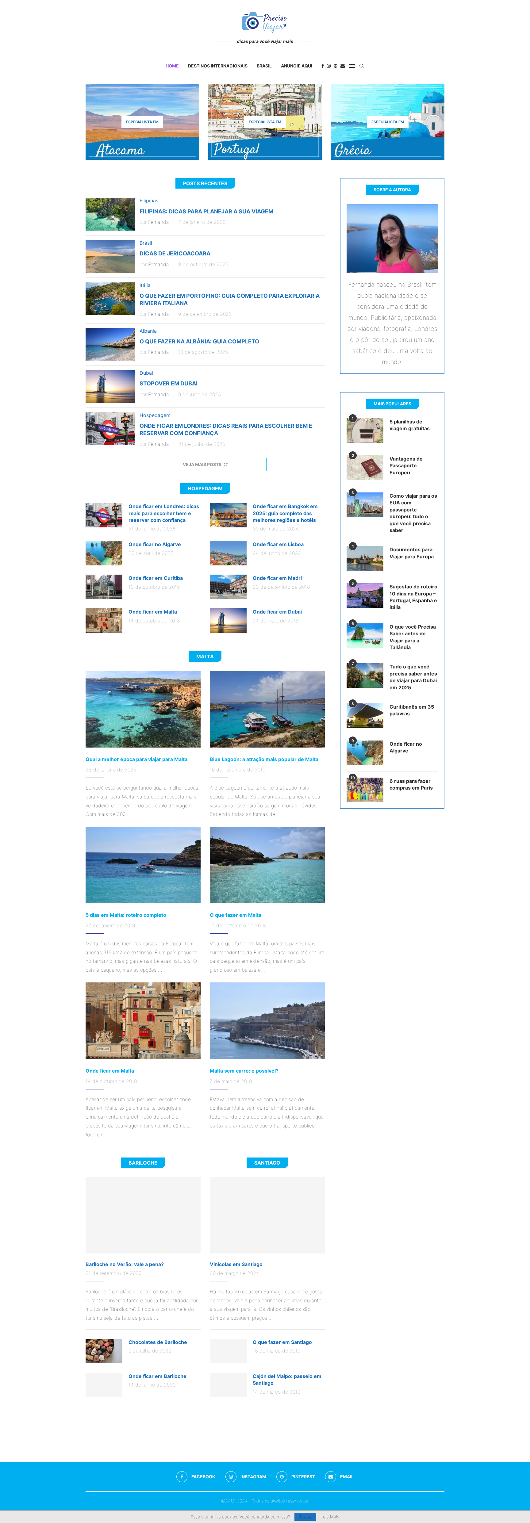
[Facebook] (322, 66)
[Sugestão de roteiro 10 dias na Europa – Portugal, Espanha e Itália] (365, 595)
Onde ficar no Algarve (155, 544)
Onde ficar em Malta (153, 612)
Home (172, 65)
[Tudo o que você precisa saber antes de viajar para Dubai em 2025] (365, 675)
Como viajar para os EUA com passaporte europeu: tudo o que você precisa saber (413, 513)
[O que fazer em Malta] (267, 865)
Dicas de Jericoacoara (175, 253)
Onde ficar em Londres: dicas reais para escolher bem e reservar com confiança (164, 513)
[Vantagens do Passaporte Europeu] (365, 467)
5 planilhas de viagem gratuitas (410, 425)
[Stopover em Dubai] (110, 386)
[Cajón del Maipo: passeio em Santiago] (228, 1385)
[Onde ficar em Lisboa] (228, 553)
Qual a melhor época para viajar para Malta (136, 759)
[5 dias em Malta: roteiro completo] (143, 865)
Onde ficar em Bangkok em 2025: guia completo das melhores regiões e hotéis (285, 513)
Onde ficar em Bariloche (157, 1376)
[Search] (362, 66)
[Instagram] (329, 66)
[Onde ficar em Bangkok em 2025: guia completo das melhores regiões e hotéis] (228, 515)
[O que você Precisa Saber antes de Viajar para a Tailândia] (365, 635)
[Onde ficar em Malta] (104, 620)
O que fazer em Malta (235, 915)
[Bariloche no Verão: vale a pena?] (143, 1215)
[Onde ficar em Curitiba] (104, 587)
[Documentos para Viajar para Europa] (365, 558)
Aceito (305, 1516)
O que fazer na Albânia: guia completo (199, 341)
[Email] (342, 66)
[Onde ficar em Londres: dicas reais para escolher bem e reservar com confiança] (110, 428)
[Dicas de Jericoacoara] (110, 256)
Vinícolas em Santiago (236, 1264)
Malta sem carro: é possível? (244, 1071)
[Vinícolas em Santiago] (267, 1215)
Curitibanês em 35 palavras (412, 710)
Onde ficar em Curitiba (156, 578)
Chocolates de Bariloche (158, 1342)
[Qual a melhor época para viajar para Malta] (143, 709)
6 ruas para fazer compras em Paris (411, 784)
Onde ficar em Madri (277, 578)
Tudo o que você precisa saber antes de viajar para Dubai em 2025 (413, 677)
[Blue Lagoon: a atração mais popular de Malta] (267, 709)
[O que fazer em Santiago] (228, 1351)
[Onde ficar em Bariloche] (104, 1385)
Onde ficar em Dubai (277, 612)
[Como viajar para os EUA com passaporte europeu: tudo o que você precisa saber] (365, 504)
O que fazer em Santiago (282, 1342)
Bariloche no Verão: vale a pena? (125, 1264)
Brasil (264, 65)
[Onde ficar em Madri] (228, 587)
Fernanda (158, 222)
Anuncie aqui (296, 65)
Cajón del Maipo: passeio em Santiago (287, 1379)
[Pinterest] (335, 66)
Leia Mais (330, 1517)
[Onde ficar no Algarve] (104, 553)
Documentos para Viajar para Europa (412, 552)
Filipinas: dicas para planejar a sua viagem (206, 211)
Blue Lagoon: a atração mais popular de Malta (264, 759)
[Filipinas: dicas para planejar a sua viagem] (110, 214)
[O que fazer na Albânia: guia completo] (110, 344)
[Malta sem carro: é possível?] (267, 1020)
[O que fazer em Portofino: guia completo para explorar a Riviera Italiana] (110, 298)
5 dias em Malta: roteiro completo (126, 915)
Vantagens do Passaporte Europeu (406, 466)
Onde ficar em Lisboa (278, 544)
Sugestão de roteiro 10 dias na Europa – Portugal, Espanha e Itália (413, 597)
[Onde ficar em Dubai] (228, 620)
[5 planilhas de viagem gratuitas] (365, 430)
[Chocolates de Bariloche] (104, 1351)
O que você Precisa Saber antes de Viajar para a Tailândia (413, 637)
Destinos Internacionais (218, 65)
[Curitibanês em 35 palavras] (365, 715)
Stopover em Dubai (169, 383)
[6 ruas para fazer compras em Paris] (365, 790)
